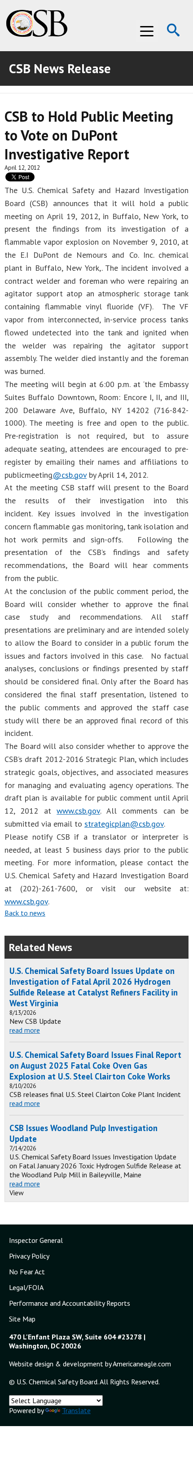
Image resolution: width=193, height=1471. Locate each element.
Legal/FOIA (26, 1287)
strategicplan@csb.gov (124, 824)
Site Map (22, 1318)
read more (24, 1030)
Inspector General (36, 1240)
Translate (76, 1410)
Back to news (24, 912)
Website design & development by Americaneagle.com (90, 1363)
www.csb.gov (78, 811)
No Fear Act (27, 1271)
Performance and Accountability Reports (69, 1303)
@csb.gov (70, 475)
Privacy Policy (29, 1255)
